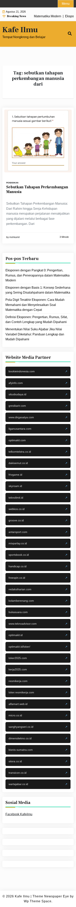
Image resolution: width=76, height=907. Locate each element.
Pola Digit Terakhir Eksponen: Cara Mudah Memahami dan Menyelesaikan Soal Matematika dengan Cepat (35, 304)
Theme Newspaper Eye (51, 896)
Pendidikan (12, 183)
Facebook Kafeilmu (18, 814)
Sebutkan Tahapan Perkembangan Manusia (37, 189)
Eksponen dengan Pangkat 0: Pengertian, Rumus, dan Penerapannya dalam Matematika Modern (37, 275)
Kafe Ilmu (20, 30)
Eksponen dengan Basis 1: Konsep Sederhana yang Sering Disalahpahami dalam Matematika (37, 290)
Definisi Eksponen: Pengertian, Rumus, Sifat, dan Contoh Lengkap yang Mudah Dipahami (36, 319)
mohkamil (14, 237)
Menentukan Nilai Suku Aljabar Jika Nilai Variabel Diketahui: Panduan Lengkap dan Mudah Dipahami (34, 334)
